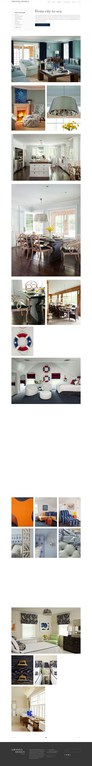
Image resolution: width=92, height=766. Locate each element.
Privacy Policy (66, 757)
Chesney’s (16, 20)
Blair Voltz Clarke (17, 23)
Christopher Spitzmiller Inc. (19, 24)
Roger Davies (17, 14)
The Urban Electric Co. (18, 17)
